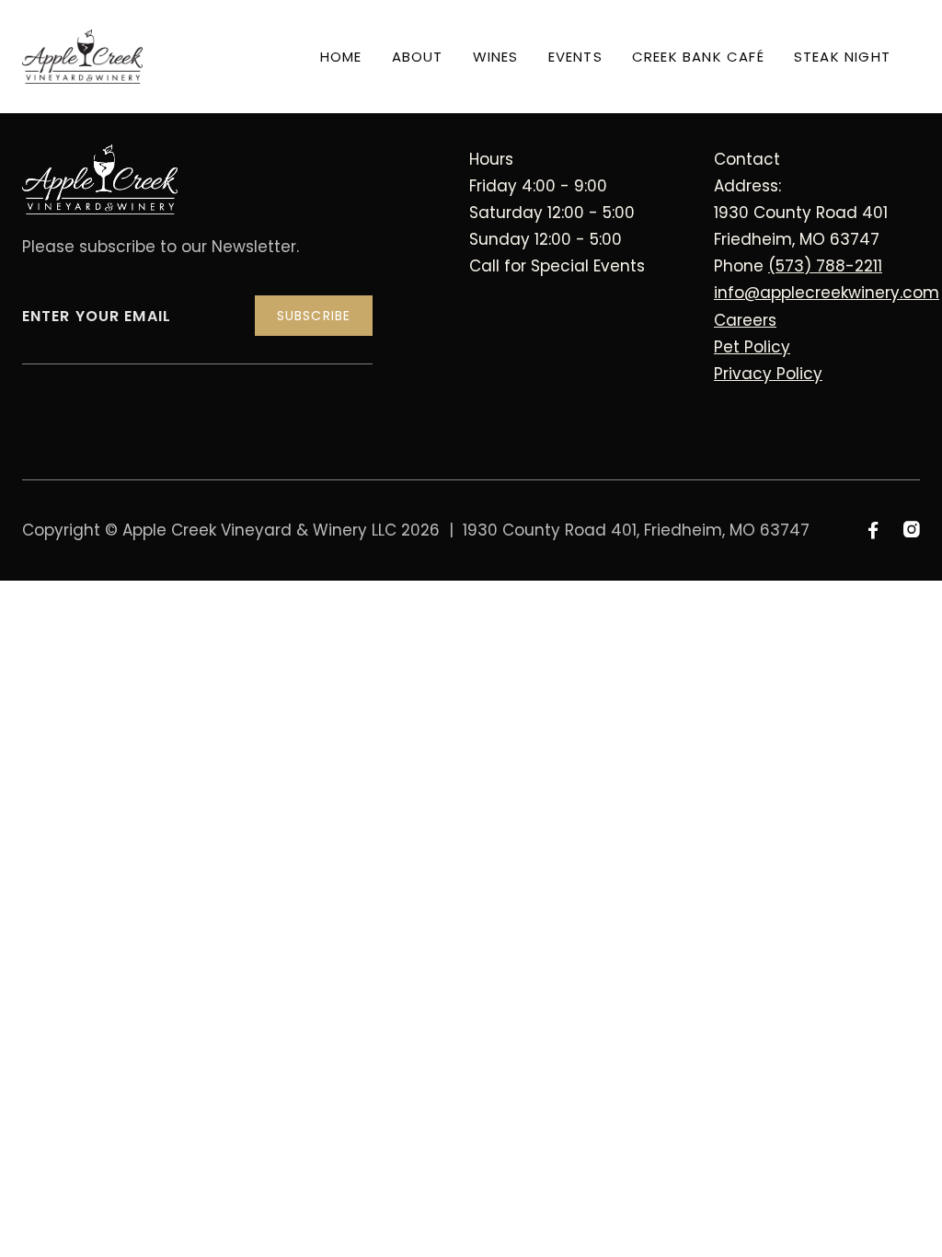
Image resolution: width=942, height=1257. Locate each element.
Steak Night (842, 56)
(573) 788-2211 (825, 266)
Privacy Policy (768, 374)
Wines (496, 56)
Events (575, 56)
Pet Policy (752, 347)
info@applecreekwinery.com (826, 293)
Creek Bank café (698, 56)
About (417, 56)
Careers (745, 320)
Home (341, 56)
